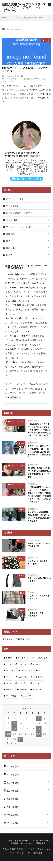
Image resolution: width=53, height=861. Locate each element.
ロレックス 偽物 (13, 305)
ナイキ (8, 664)
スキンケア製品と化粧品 (19, 213)
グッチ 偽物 (11, 362)
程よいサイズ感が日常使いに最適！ (39, 579)
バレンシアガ (38, 677)
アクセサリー (14, 199)
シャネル (36, 664)
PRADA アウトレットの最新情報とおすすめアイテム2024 (26, 70)
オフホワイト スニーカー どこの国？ (38, 614)
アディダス (22, 683)
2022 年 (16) (12, 799)
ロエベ (41, 670)
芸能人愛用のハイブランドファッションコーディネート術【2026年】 (21, 7)
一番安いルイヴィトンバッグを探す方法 (39, 545)
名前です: (10, 153)
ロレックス (10, 670)
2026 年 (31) (12, 766)
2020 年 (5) (12, 815)
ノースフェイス (41, 658)
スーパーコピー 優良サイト (18, 336)
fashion (9, 658)
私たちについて (27, 843)
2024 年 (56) (12, 783)
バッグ (11, 220)
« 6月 (7, 743)
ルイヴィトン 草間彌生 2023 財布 (37, 562)
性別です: (10, 156)
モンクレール (38, 689)
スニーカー (37, 683)
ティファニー (28, 696)
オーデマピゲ (11, 696)
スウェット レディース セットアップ (39, 597)
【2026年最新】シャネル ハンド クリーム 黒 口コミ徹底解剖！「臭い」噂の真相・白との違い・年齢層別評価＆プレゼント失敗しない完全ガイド (39, 494)
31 (20, 739)
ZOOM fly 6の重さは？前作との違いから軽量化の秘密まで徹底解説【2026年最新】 (39, 472)
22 (8, 734)
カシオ (8, 683)
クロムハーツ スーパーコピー (20, 288)
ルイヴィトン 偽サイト (16, 318)
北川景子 (22, 689)
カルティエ (22, 677)
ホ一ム (11, 841)
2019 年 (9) (12, 823)
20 (38, 729)
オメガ (8, 677)
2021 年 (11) (12, 807)
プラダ (11, 81)
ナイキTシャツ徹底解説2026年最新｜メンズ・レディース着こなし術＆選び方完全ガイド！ (39, 516)
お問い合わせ (22, 841)
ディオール (22, 664)
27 (38, 734)
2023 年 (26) (12, 791)
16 (14, 729)
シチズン (9, 689)
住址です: (23, 156)
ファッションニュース (18, 227)
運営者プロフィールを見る (26, 179)
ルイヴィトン (23, 658)
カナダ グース (26, 670)
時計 (10, 234)
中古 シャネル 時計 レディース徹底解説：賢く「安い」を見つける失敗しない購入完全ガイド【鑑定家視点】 (39, 452)
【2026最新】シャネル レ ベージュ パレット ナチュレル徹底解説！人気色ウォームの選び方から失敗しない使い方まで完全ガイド (39, 429)
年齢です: (31, 153)
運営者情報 (40, 843)
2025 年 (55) (12, 775)
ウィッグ (11, 206)
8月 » (13, 743)
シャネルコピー (13, 349)
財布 (10, 248)
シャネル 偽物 (12, 274)
